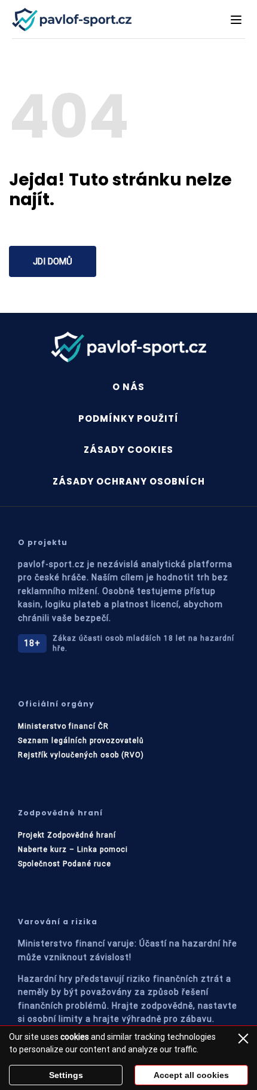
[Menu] (236, 20)
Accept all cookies (191, 1075)
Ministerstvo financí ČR (63, 726)
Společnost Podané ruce (64, 864)
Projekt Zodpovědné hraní (67, 835)
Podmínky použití (128, 418)
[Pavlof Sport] (71, 19)
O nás (128, 386)
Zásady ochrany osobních (129, 481)
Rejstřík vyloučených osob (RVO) (81, 755)
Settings (66, 1075)
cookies (74, 1037)
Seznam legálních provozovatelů (81, 740)
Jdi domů (52, 261)
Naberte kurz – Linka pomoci (73, 849)
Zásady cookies (128, 449)
